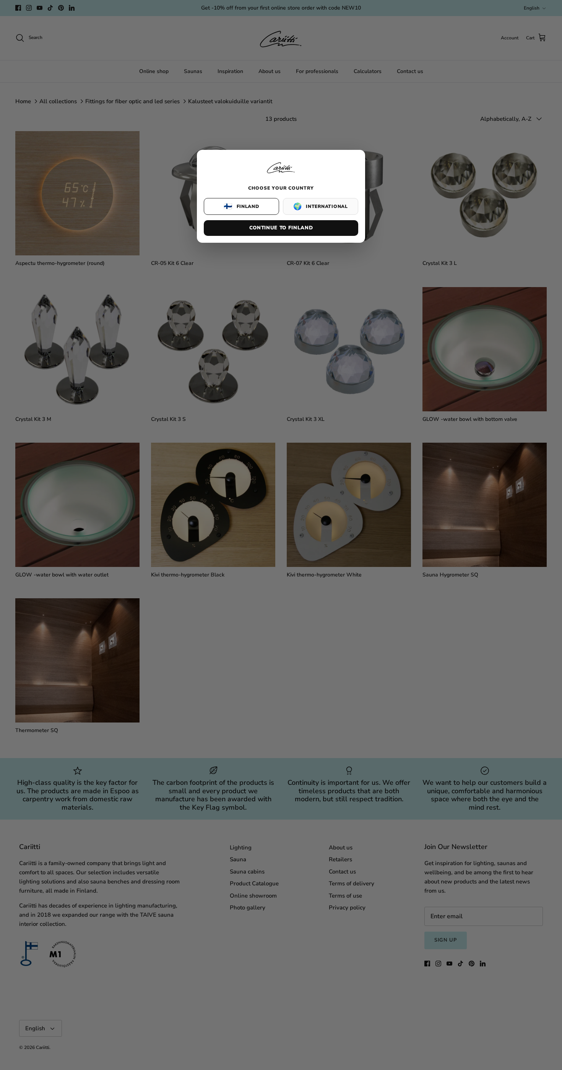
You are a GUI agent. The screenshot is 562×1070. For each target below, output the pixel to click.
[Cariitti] (281, 174)
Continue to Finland (281, 227)
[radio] (241, 206)
